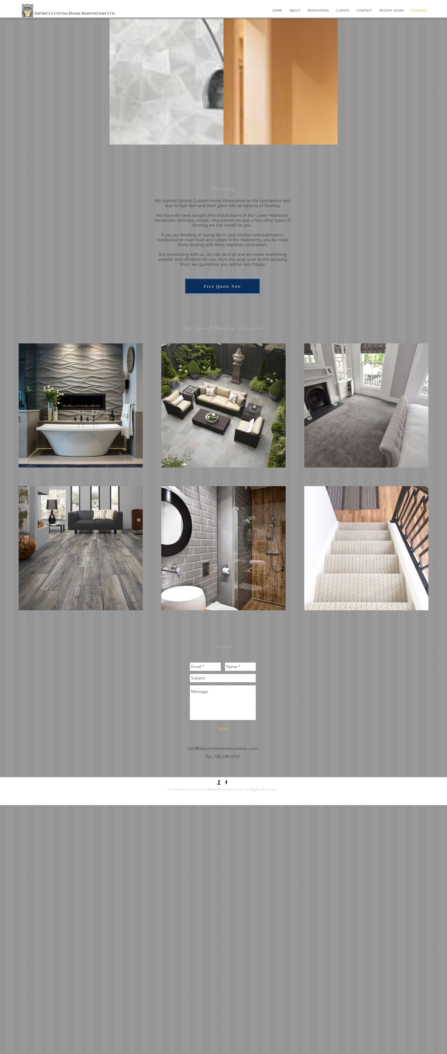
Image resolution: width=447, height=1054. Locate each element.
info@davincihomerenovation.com (222, 748)
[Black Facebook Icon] (226, 782)
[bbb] (218, 782)
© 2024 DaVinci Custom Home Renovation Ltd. (206, 789)
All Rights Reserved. (261, 789)
